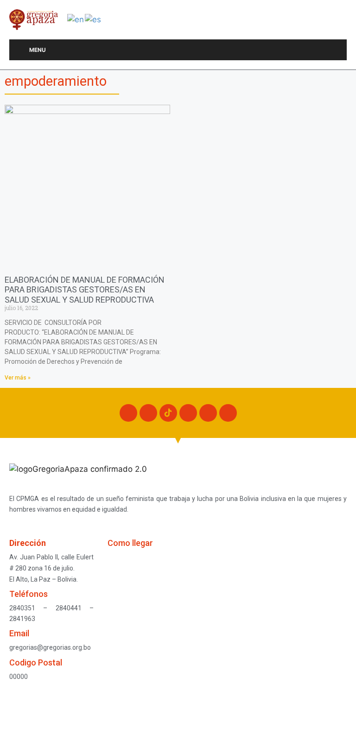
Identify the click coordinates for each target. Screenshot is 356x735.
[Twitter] (188, 413)
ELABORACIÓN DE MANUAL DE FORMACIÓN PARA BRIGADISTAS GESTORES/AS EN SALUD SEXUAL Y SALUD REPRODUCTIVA (85, 289)
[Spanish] (93, 19)
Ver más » (18, 377)
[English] (76, 19)
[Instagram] (148, 413)
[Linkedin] (228, 413)
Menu (37, 49)
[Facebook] (128, 413)
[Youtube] (208, 413)
